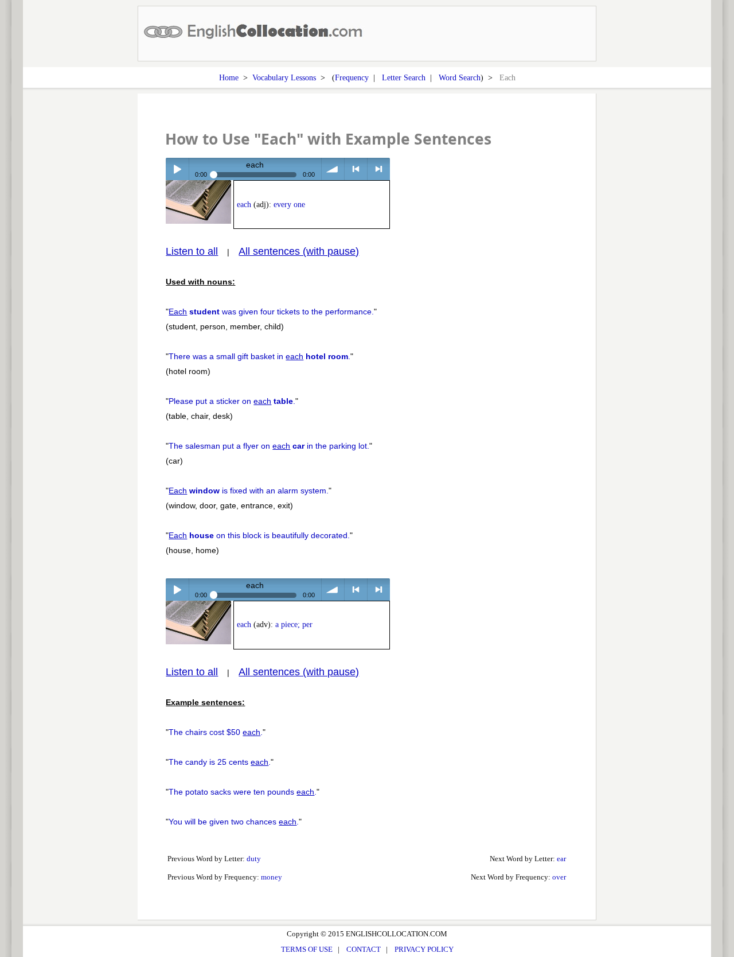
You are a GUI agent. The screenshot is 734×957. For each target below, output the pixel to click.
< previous (356, 169)
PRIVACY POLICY (424, 949)
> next (379, 169)
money (271, 877)
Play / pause (177, 169)
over (559, 877)
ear (561, 858)
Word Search (460, 77)
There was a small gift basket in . (259, 356)
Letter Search (403, 77)
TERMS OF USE (307, 949)
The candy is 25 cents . (220, 762)
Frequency (352, 77)
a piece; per (294, 624)
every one (289, 204)
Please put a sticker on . (232, 401)
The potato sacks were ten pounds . (243, 791)
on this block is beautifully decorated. (259, 535)
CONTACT (363, 949)
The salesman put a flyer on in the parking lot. (269, 445)
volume (333, 169)
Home (229, 77)
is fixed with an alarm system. (249, 490)
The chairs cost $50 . (216, 732)
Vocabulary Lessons (284, 77)
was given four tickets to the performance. (271, 311)
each (244, 204)
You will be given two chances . (234, 821)
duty (254, 858)
